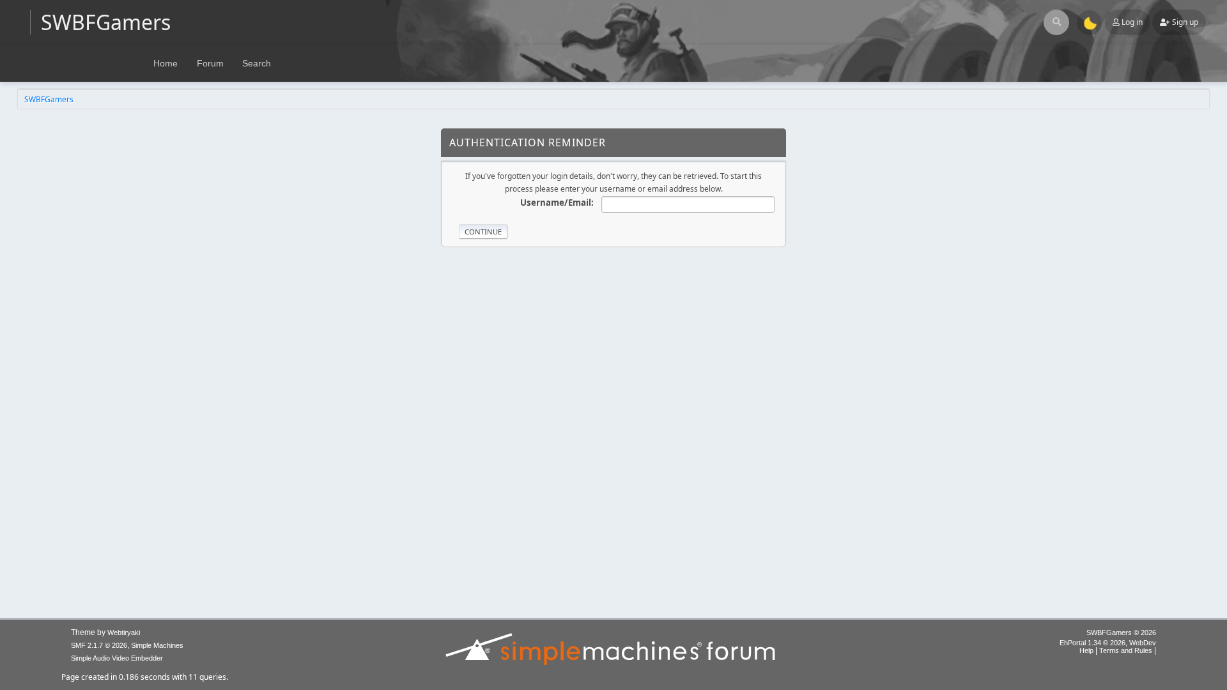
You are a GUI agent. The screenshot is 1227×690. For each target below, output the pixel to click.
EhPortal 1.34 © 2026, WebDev (1108, 643)
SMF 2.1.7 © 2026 (99, 645)
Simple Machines (157, 645)
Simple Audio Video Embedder (117, 658)
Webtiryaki (123, 632)
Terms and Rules (1125, 650)
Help (1086, 650)
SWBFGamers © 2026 (1121, 632)
